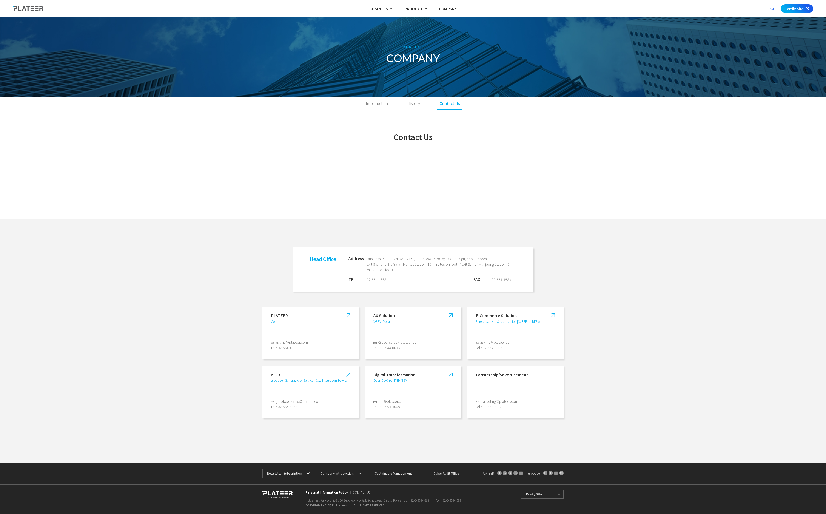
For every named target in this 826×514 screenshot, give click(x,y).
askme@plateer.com (291, 342)
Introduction (377, 103)
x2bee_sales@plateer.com (398, 342)
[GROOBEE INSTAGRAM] (561, 473)
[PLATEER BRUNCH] (510, 473)
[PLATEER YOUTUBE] (521, 473)
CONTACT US (362, 492)
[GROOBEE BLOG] (545, 473)
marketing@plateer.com (499, 401)
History (413, 103)
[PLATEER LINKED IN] (505, 473)
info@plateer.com (392, 401)
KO (772, 8)
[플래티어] (28, 8)
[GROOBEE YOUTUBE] (556, 473)
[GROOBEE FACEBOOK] (551, 473)
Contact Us (449, 103)
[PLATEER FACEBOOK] (499, 473)
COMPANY (448, 8)
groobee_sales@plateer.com (298, 401)
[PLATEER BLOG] (515, 473)
